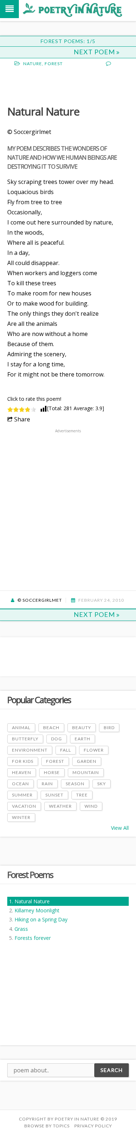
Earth (82, 738)
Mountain (86, 772)
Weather (60, 806)
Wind (91, 806)
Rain (47, 783)
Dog (56, 738)
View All (120, 827)
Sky (101, 783)
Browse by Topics (47, 1125)
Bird (109, 727)
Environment (30, 750)
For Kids (22, 761)
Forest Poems (30, 874)
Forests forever (33, 937)
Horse (52, 772)
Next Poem (95, 52)
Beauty (81, 727)
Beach (51, 727)
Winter (21, 817)
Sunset (54, 795)
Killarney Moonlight (37, 910)
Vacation (24, 806)
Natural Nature (32, 901)
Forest (54, 63)
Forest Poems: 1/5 (68, 41)
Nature (32, 63)
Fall (65, 750)
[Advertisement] (65, 85)
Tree (82, 795)
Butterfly (25, 738)
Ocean (20, 783)
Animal (21, 727)
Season (75, 783)
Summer (22, 795)
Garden (86, 761)
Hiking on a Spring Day (41, 919)
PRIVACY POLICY (93, 1125)
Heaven (21, 772)
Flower (94, 750)
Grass (21, 928)
